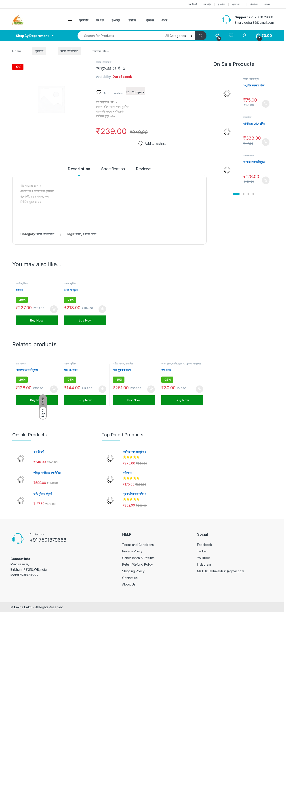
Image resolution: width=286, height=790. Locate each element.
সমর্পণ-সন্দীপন (21, 283)
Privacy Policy (132, 551)
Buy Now (36, 320)
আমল (78, 234)
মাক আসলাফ (21, 363)
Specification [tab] (113, 169)
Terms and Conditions (138, 545)
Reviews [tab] (143, 169)
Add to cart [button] (54, 309)
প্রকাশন (235, 4)
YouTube (203, 558)
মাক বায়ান (247, 117)
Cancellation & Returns (138, 558)
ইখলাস (86, 234)
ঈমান (94, 234)
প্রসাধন (253, 4)
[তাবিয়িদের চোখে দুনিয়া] (229, 132)
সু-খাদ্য (221, 4)
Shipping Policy (133, 571)
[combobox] (120, 35)
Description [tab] (79, 169)
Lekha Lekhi (23, 607)
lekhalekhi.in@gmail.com (226, 571)
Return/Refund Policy (137, 564)
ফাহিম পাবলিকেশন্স (251, 79)
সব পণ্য (207, 4)
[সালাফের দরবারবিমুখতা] (229, 170)
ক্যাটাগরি (193, 4)
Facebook (204, 545)
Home (16, 51)
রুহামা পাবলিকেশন (69, 51)
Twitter (202, 551)
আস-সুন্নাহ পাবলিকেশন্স (171, 363)
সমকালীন (129, 363)
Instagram (204, 564)
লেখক (267, 4)
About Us (128, 584)
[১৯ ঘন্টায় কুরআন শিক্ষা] (229, 93)
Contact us (130, 578)
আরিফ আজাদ (118, 363)
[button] (236, 194)
